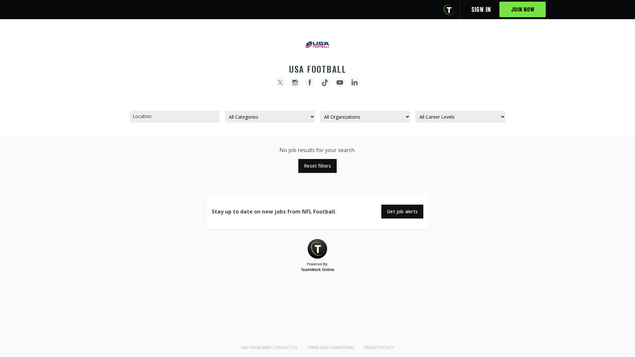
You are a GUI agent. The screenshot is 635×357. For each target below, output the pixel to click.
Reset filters (317, 166)
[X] (280, 82)
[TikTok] (325, 82)
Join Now (522, 9)
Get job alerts (402, 211)
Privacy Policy (379, 347)
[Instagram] (295, 82)
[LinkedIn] (354, 82)
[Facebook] (310, 82)
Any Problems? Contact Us (269, 347)
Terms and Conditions (330, 347)
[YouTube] (340, 82)
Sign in (481, 9)
